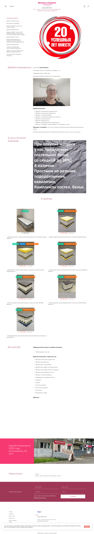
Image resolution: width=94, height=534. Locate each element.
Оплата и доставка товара (13, 521)
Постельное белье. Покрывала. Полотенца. (14, 55)
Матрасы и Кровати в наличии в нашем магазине (14, 26)
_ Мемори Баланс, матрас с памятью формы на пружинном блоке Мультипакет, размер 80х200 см (25, 270)
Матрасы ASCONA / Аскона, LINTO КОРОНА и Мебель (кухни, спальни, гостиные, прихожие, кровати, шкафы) (16, 33)
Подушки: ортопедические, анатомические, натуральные (14, 47)
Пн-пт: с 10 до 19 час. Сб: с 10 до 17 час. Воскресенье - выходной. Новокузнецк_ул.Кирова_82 (47, 10)
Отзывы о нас (11, 518)
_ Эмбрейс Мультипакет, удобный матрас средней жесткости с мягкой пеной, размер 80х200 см (27, 237)
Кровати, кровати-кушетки (13, 21)
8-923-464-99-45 (47, 8)
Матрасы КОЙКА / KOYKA (13, 37)
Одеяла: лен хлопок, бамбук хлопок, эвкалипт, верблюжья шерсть (15, 51)
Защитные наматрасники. (13, 44)
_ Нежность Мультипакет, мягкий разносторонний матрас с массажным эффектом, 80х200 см (68, 270)
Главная (10, 511)
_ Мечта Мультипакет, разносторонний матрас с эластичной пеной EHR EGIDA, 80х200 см (25, 303)
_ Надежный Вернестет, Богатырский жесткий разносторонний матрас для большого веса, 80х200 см (26, 336)
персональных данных (40, 498)
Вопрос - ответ (12, 516)
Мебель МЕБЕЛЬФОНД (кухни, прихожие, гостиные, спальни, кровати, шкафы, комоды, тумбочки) (15, 41)
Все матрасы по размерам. (13, 23)
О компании (11, 514)
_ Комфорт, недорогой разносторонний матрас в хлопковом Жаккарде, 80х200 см (67, 237)
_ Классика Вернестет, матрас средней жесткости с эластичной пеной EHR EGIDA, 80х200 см (67, 303)
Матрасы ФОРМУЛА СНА (12, 29)
